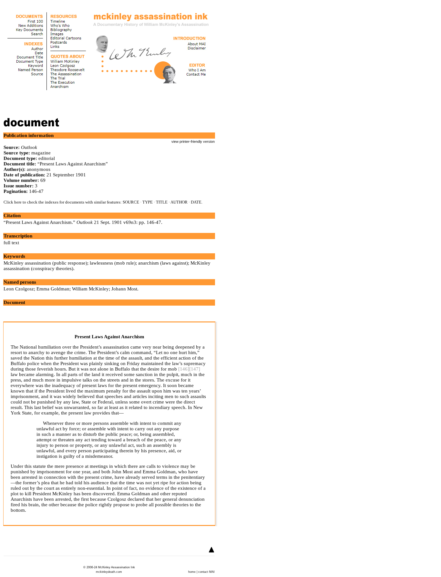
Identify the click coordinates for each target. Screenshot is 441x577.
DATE (196, 202)
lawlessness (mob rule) (113, 263)
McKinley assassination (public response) (45, 263)
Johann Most (124, 288)
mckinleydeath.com (109, 571)
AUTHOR (179, 202)
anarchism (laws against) (163, 263)
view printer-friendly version (193, 141)
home (192, 571)
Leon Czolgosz (19, 288)
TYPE (147, 202)
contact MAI (206, 571)
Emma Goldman (52, 288)
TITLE (162, 202)
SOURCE (131, 202)
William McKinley (90, 288)
